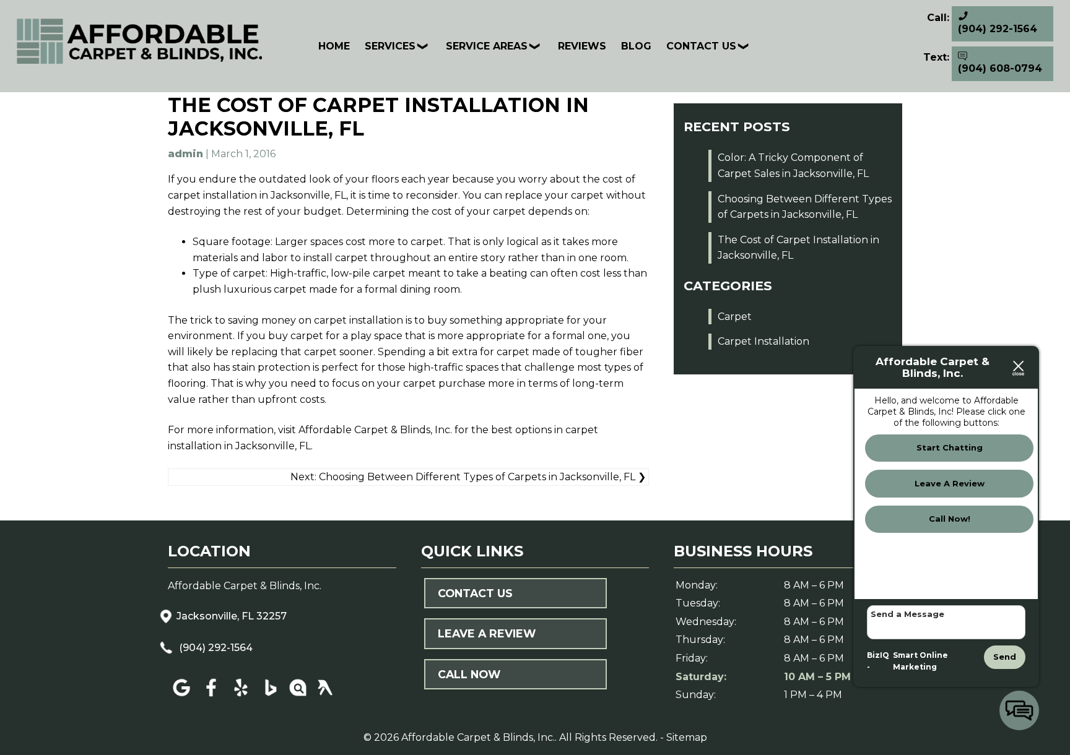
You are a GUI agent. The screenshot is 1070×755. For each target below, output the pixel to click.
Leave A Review (487, 633)
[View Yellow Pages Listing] (325, 696)
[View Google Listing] (181, 696)
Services (390, 46)
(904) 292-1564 (214, 648)
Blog (636, 46)
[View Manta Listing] (297, 696)
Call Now (469, 674)
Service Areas (487, 46)
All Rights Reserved (607, 737)
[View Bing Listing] (270, 696)
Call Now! (949, 519)
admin (185, 154)
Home (334, 46)
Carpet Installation (763, 341)
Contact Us (701, 46)
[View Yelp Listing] (242, 696)
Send (1004, 657)
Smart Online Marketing (920, 661)
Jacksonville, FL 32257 (231, 616)
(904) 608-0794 (1000, 68)
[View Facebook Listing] (211, 696)
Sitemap (686, 737)
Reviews (582, 46)
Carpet (735, 316)
